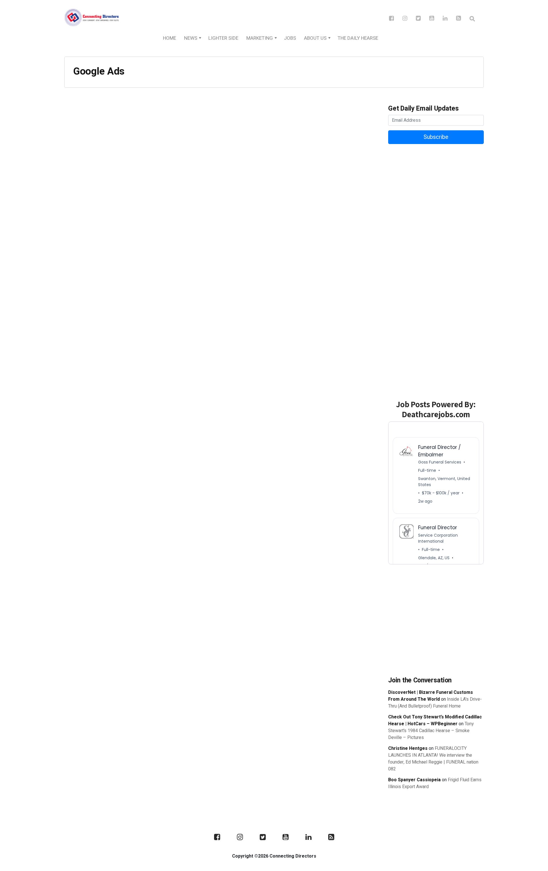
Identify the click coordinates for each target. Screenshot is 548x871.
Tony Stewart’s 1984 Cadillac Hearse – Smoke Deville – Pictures (431, 730)
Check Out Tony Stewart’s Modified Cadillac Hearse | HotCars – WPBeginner (435, 720)
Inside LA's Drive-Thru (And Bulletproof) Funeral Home (435, 703)
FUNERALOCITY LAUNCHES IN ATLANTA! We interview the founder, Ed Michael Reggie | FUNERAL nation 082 (433, 758)
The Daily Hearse (358, 38)
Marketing (259, 38)
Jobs (290, 38)
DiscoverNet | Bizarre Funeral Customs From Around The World (430, 696)
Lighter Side (223, 38)
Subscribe (436, 137)
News (190, 38)
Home (169, 38)
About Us (315, 38)
